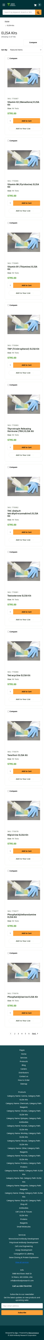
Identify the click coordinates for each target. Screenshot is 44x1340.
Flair (16, 1333)
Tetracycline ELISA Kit (18, 675)
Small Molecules (24, 1226)
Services (23, 1057)
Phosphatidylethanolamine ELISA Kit (21, 915)
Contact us (23, 1076)
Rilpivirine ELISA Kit (17, 834)
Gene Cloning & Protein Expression (23, 1257)
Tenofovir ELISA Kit (17, 755)
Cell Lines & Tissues (24, 1211)
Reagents (24, 1223)
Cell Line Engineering (24, 1246)
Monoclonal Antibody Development (24, 1238)
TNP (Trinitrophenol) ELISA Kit (23, 348)
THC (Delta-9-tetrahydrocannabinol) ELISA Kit (22, 513)
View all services (22, 1262)
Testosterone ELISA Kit (19, 595)
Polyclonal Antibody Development (23, 1242)
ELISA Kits (24, 1215)
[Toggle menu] (3, 4)
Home (23, 1054)
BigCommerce (33, 1333)
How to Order (24, 1080)
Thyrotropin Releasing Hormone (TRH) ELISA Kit (20, 430)
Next (34, 1034)
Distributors (24, 1072)
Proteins (23, 1219)
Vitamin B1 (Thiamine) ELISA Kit (22, 268)
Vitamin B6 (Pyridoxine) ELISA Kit (23, 185)
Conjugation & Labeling (24, 1253)
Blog (24, 1065)
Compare (33, 42)
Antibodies (23, 1208)
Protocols (24, 1061)
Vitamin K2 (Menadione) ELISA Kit (23, 103)
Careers (24, 1069)
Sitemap (23, 1083)
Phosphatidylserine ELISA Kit (22, 996)
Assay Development (23, 1250)
